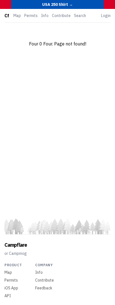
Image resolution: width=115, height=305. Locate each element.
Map (17, 15)
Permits (31, 15)
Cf (6, 15)
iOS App (11, 288)
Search (80, 15)
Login (106, 15)
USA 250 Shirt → (57, 4)
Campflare (15, 245)
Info (45, 15)
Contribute (61, 15)
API (7, 295)
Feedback (43, 288)
